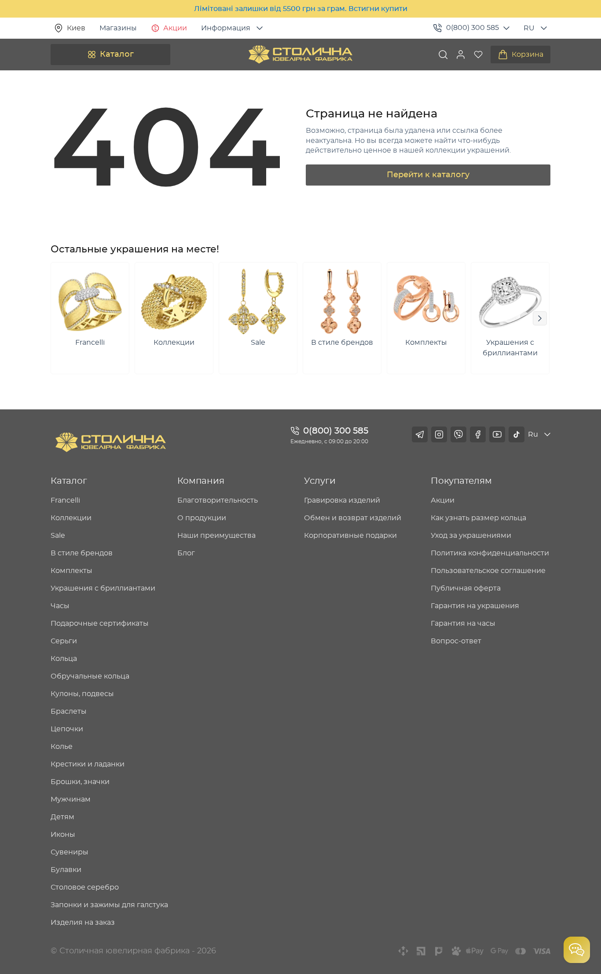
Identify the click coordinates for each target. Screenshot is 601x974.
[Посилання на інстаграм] (439, 434)
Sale (58, 535)
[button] (460, 54)
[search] (443, 54)
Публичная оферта (466, 588)
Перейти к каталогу (428, 175)
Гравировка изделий (342, 500)
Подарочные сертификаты (100, 623)
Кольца (64, 658)
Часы (60, 605)
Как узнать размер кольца (478, 518)
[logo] (300, 54)
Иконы (63, 834)
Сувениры (69, 852)
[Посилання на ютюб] (497, 434)
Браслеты (69, 711)
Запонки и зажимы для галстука (109, 904)
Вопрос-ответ (456, 641)
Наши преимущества (216, 535)
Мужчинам (71, 799)
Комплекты (71, 570)
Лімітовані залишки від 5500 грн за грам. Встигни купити (300, 8)
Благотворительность (217, 500)
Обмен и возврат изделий (352, 518)
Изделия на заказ (83, 922)
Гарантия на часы (463, 623)
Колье (62, 746)
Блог (186, 553)
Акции (175, 28)
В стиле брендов (82, 553)
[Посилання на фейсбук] (478, 434)
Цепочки (67, 729)
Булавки (66, 869)
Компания (200, 481)
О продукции (201, 518)
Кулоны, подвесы (82, 693)
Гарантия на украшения (475, 605)
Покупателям (461, 481)
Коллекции (71, 518)
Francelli (65, 500)
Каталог (117, 54)
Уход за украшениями (471, 535)
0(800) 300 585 (472, 27)
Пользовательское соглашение (488, 570)
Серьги (64, 641)
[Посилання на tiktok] (516, 434)
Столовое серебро (85, 887)
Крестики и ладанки (88, 764)
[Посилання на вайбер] (458, 434)
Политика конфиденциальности (490, 553)
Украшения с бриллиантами (103, 588)
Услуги (320, 481)
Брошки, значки (80, 781)
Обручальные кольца (90, 676)
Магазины (118, 28)
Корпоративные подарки (350, 535)
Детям (62, 817)
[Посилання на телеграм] (420, 434)
